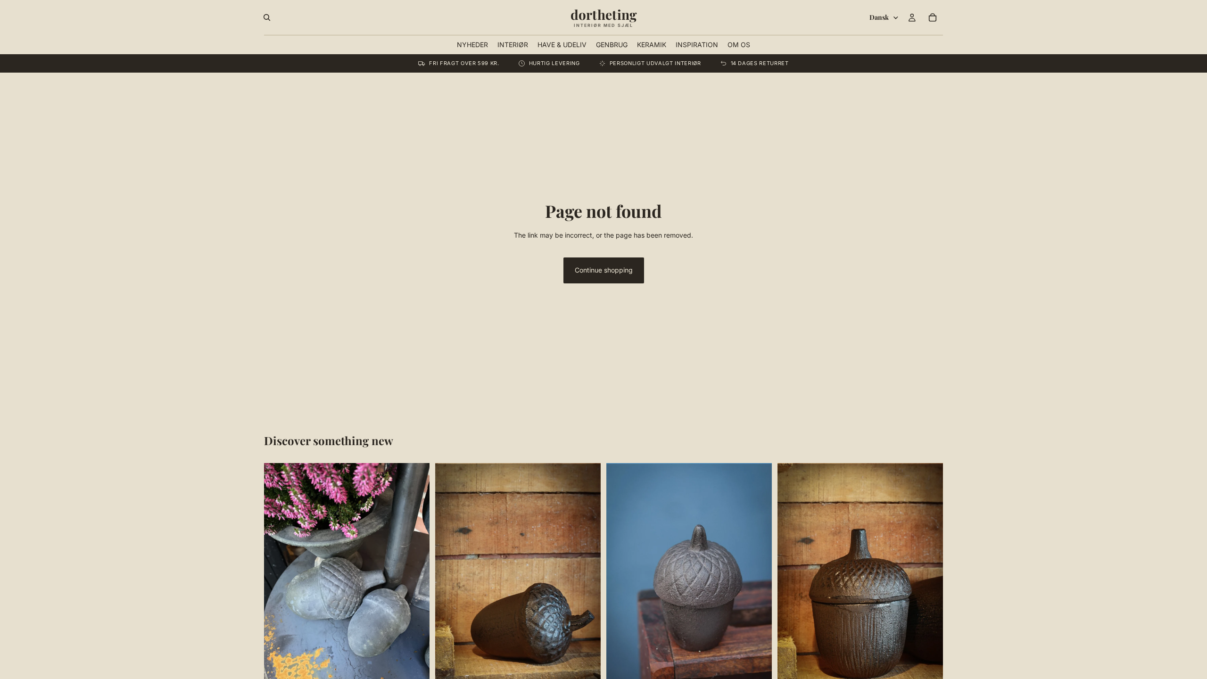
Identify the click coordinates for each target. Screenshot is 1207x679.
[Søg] (266, 17)
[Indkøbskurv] (932, 17)
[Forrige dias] (278, 573)
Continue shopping (604, 270)
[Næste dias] (415, 573)
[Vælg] (414, 669)
